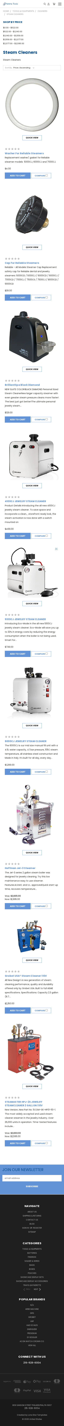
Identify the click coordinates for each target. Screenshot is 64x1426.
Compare (40, 175)
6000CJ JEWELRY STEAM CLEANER (25, 741)
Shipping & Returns (32, 1215)
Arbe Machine (32, 1309)
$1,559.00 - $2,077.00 (13, 39)
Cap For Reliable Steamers (22, 263)
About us (32, 1211)
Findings (32, 1257)
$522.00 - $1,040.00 (12, 31)
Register (37, 1228)
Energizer (32, 1329)
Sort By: (8, 67)
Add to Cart (17, 175)
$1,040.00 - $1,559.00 (13, 35)
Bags (32, 1265)
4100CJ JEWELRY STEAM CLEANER (25, 501)
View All (32, 1345)
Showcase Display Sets (32, 1277)
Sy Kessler (32, 1337)
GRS (32, 1313)
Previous (5, 1423)
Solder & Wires (32, 1261)
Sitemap (32, 1232)
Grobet (32, 1317)
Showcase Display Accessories (32, 1281)
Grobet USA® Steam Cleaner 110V (26, 975)
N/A (32, 1305)
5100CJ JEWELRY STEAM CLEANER (25, 619)
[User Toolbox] (48, 4)
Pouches (32, 1273)
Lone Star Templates (37, 1415)
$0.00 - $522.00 (10, 27)
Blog (32, 1224)
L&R (32, 1321)
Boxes (32, 1269)
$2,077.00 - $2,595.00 (13, 43)
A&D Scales (32, 1325)
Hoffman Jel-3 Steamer (20, 868)
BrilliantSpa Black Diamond (22, 385)
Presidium (32, 1333)
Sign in (25, 1228)
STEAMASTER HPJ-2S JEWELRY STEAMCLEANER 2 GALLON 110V (24, 1103)
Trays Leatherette (32, 1285)
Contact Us (32, 1219)
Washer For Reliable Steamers (24, 153)
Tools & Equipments (32, 1249)
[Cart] (54, 4)
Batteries (32, 1253)
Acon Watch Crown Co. (32, 1341)
